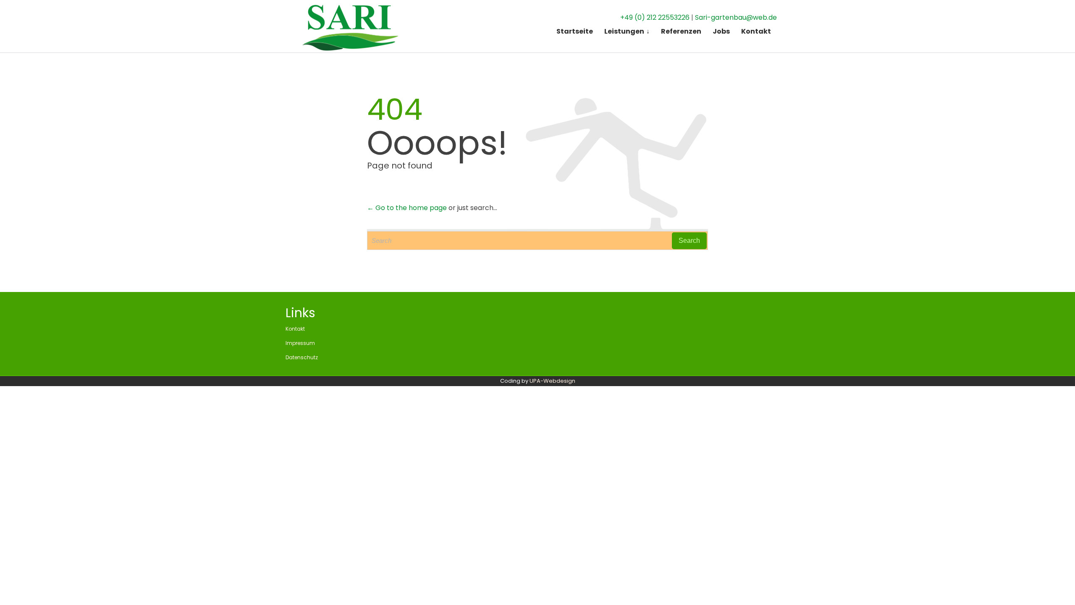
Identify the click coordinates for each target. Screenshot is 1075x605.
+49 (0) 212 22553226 (655, 17)
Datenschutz (302, 357)
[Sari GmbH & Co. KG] (348, 26)
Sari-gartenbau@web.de (736, 17)
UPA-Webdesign (552, 381)
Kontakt (295, 328)
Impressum (300, 343)
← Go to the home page (407, 208)
